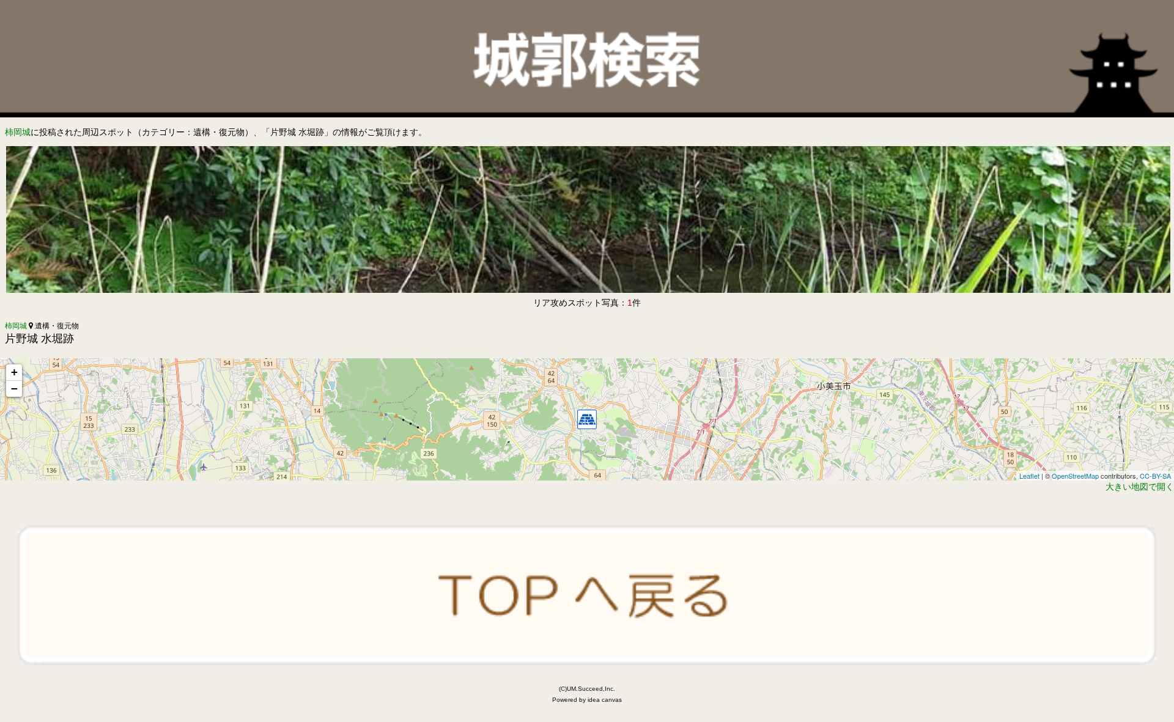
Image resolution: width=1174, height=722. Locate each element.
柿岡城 (18, 132)
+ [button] (14, 372)
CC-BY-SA (1155, 476)
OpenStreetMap (1075, 476)
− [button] (14, 388)
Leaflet (1029, 476)
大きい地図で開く (1140, 487)
